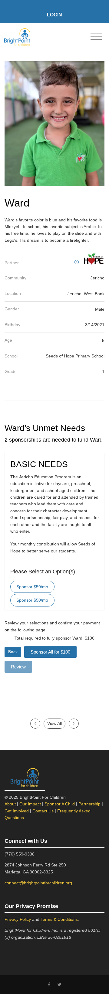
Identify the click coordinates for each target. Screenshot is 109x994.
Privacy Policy (18, 919)
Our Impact (30, 803)
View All (54, 723)
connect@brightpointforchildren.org (38, 882)
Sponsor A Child (60, 803)
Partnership (89, 803)
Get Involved (17, 810)
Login (54, 14)
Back (13, 651)
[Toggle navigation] (96, 36)
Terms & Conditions (59, 919)
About (10, 803)
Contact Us (43, 810)
